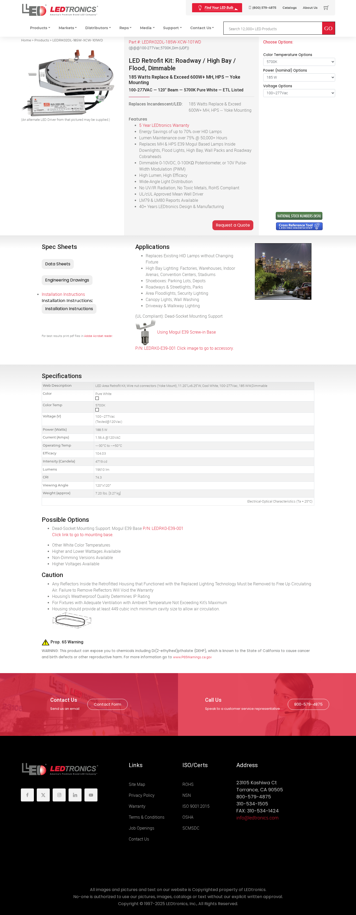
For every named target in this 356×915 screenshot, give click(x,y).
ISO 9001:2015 (196, 806)
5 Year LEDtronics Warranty (164, 125)
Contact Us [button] (200, 28)
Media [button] (146, 28)
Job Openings (141, 828)
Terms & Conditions (146, 817)
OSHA (187, 817)
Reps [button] (124, 28)
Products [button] (38, 28)
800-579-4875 (308, 704)
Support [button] (171, 28)
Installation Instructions (63, 294)
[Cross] (217, 7)
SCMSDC (190, 828)
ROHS (188, 784)
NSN (186, 795)
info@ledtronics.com (257, 818)
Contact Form (107, 704)
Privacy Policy (142, 795)
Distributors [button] (96, 28)
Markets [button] (66, 28)
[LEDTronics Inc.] (60, 10)
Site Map (137, 784)
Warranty (137, 806)
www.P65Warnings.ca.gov (192, 657)
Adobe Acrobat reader (98, 336)
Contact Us (139, 839)
